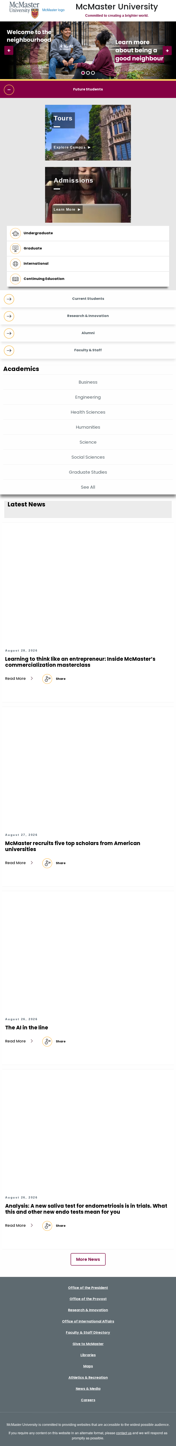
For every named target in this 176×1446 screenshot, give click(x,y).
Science (88, 442)
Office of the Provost (88, 1298)
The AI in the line (26, 1027)
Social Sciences (88, 457)
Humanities (88, 427)
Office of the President (88, 1287)
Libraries (88, 1355)
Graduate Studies (88, 472)
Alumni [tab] (88, 332)
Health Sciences (88, 412)
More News (88, 1259)
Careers (88, 1400)
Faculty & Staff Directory (88, 1332)
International (36, 263)
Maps (88, 1366)
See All (88, 487)
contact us (124, 1432)
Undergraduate (38, 233)
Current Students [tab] (88, 298)
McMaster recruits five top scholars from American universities (72, 846)
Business (88, 382)
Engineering (88, 397)
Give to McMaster (88, 1343)
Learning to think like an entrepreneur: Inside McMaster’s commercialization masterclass (80, 661)
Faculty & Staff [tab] (88, 350)
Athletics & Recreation (88, 1377)
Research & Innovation (88, 1310)
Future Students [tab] (88, 89)
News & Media (88, 1388)
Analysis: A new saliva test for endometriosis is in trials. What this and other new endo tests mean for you (86, 1208)
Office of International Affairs (88, 1321)
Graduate (33, 248)
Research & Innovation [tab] (88, 315)
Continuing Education (44, 278)
